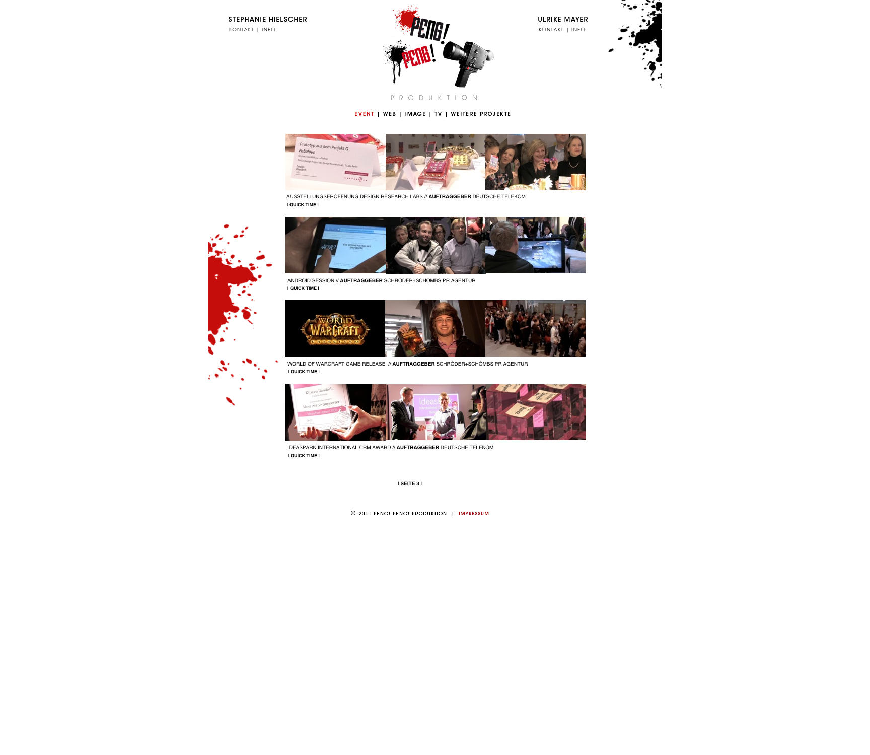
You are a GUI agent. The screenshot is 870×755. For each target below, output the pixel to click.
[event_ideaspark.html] (536, 437)
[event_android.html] (335, 270)
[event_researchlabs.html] (435, 187)
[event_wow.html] (335, 354)
